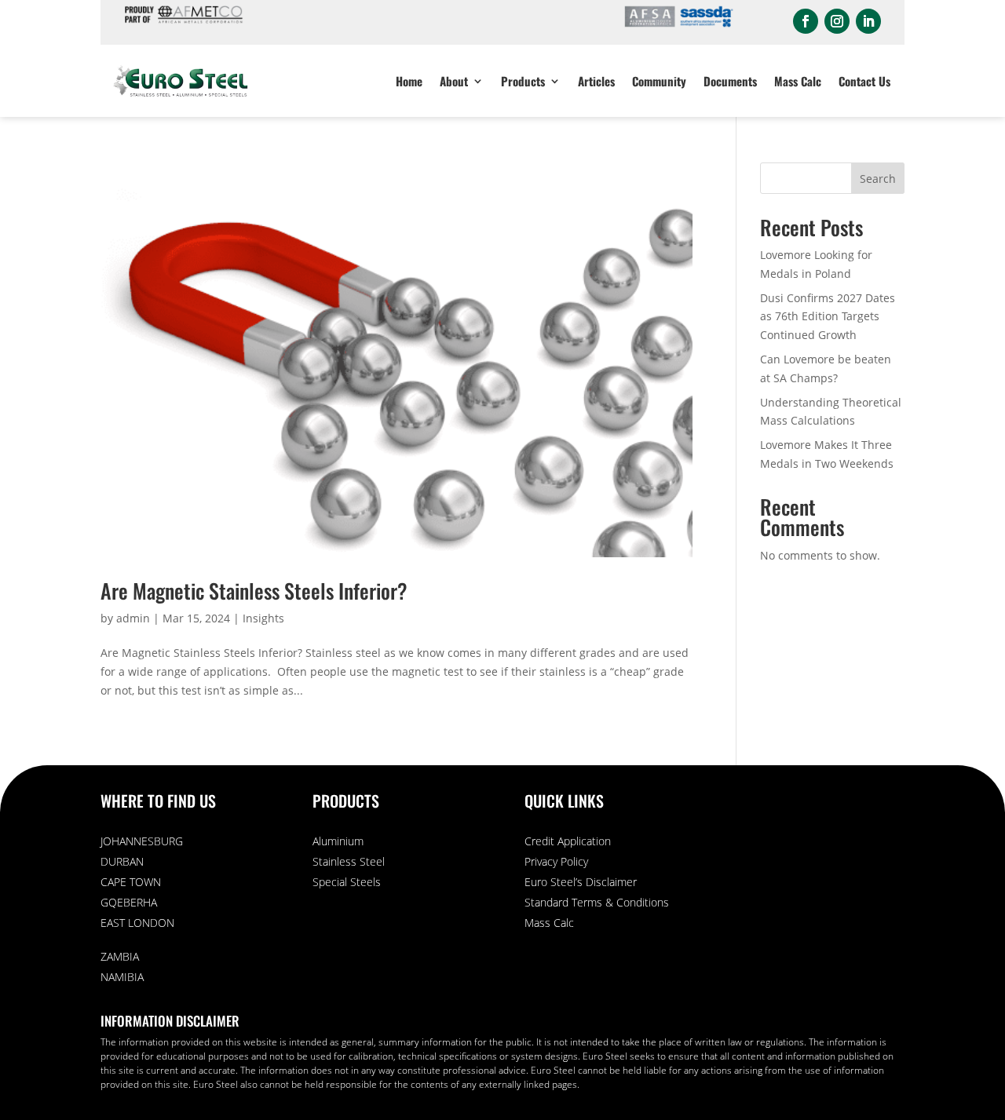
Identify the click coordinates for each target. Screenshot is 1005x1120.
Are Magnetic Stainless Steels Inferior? (253, 590)
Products (523, 80)
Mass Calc (797, 80)
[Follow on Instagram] (837, 21)
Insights (263, 618)
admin (133, 618)
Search (878, 178)
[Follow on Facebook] (805, 21)
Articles (596, 80)
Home (409, 80)
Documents (730, 80)
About (454, 80)
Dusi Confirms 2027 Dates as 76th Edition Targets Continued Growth (827, 316)
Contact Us (864, 80)
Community (659, 80)
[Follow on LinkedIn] (868, 21)
